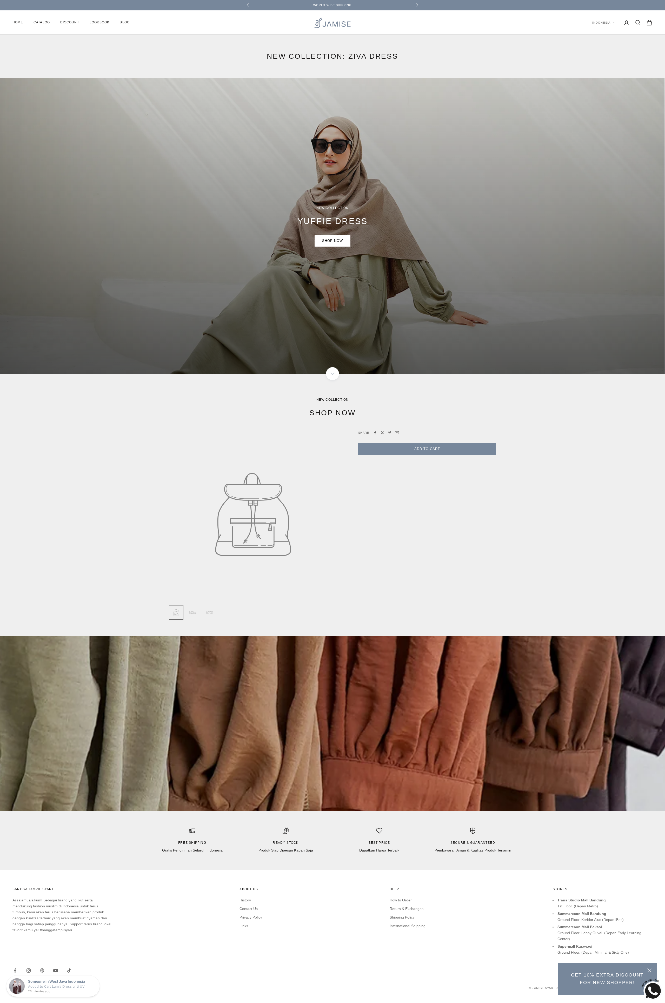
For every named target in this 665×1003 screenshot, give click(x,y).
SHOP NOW (332, 241)
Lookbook (100, 22)
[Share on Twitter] (382, 433)
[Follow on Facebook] (15, 970)
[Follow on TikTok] (69, 970)
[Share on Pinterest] (390, 433)
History (245, 900)
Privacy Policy (251, 917)
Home (17, 22)
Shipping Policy (402, 917)
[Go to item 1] (176, 612)
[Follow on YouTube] (55, 970)
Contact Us (249, 909)
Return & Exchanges (406, 909)
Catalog (42, 22)
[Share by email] (397, 433)
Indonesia (601, 22)
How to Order (401, 900)
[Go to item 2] (192, 612)
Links (244, 926)
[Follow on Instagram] (28, 970)
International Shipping (407, 926)
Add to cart (427, 449)
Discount (69, 22)
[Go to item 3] (209, 612)
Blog (125, 22)
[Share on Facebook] (375, 433)
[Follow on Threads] (42, 970)
